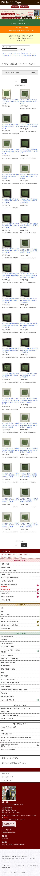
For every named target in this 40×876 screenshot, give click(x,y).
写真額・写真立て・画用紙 (8, 669)
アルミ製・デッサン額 (7, 581)
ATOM (14, 859)
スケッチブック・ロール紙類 (8, 727)
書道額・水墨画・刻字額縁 (8, 662)
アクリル (28, 53)
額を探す (15, 6)
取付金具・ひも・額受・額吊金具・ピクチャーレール (15, 708)
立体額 (34, 55)
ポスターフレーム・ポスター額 (9, 659)
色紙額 (23, 53)
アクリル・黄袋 (5, 712)
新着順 (17, 73)
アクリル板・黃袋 (5, 600)
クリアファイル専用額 (7, 655)
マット (34, 53)
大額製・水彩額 (5, 564)
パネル (2, 730)
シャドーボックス (5, 686)
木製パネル (17, 53)
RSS (11, 859)
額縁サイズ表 (21, 40)
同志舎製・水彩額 (5, 567)
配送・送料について (16, 856)
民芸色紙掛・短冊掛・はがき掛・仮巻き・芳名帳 (14, 689)
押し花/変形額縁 (5, 665)
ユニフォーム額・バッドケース (9, 679)
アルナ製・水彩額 (5, 574)
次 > (24, 81)
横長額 (29, 55)
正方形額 (23, 55)
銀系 (2, 611)
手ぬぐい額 (4, 693)
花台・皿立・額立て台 (7, 718)
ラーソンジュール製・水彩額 (8, 570)
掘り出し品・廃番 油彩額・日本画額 (21, 38)
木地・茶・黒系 (5, 614)
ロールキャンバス (7, 53)
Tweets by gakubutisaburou (8, 749)
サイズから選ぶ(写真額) (7, 696)
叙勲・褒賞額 (4, 676)
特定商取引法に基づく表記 (8, 858)
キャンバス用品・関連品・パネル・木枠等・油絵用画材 (16, 737)
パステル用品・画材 (6, 734)
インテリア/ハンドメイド (7, 646)
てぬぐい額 (6, 55)
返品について (25, 856)
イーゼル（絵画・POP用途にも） (10, 715)
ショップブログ (5, 859)
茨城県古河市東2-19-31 (8, 804)
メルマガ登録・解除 (30, 858)
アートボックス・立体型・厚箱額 (10, 682)
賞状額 (2, 672)
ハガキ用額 (4, 640)
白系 (2, 618)
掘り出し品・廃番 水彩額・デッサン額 (21, 36)
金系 (2, 608)
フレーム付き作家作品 (7, 643)
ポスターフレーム (15, 55)
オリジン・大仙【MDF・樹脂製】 (10, 577)
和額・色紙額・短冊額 (7, 636)
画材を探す (24, 6)
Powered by (4, 872)
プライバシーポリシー (20, 858)
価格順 (12, 73)
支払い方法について (6, 856)
